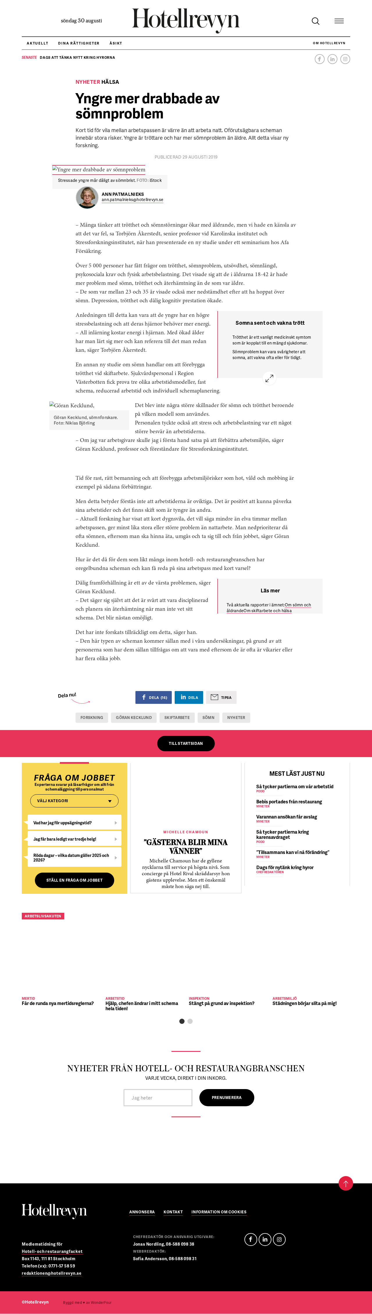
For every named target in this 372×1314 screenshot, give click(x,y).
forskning (92, 717)
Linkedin (332, 59)
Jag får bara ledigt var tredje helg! (64, 839)
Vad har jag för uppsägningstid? (62, 822)
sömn (208, 717)
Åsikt (116, 43)
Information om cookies (219, 1212)
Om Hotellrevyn (329, 43)
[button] (182, 1021)
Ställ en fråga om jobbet (74, 880)
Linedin (265, 1239)
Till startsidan (186, 743)
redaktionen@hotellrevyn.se (52, 1273)
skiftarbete (177, 717)
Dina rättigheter (79, 43)
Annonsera (142, 1212)
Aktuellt (37, 43)
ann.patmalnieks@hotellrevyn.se (132, 199)
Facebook (320, 59)
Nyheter (236, 717)
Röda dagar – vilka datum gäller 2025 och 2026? (71, 858)
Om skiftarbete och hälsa (268, 610)
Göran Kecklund (134, 717)
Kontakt (173, 1212)
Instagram (345, 59)
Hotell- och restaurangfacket (52, 1251)
